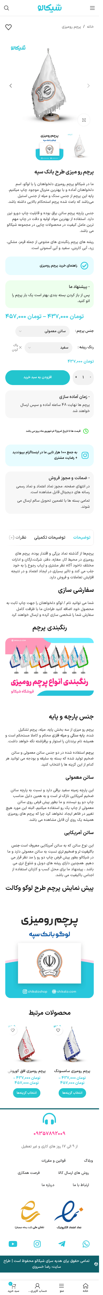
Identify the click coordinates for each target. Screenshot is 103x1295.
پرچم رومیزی (71, 27)
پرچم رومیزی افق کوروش (27, 1071)
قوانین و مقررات (53, 1161)
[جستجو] (6, 8)
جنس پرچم (85, 331)
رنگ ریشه (86, 347)
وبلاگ (88, 1161)
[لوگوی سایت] (50, 8)
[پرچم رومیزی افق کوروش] (26, 1044)
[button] (88, 85)
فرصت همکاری (29, 1173)
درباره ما (48, 1185)
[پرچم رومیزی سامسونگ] (72, 1044)
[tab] (81, 537)
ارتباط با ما (81, 1185)
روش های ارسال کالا (73, 1173)
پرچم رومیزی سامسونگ (72, 1071)
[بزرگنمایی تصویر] (84, 120)
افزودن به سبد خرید (38, 377)
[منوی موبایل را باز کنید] (92, 8)
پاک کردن (15, 347)
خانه (90, 27)
